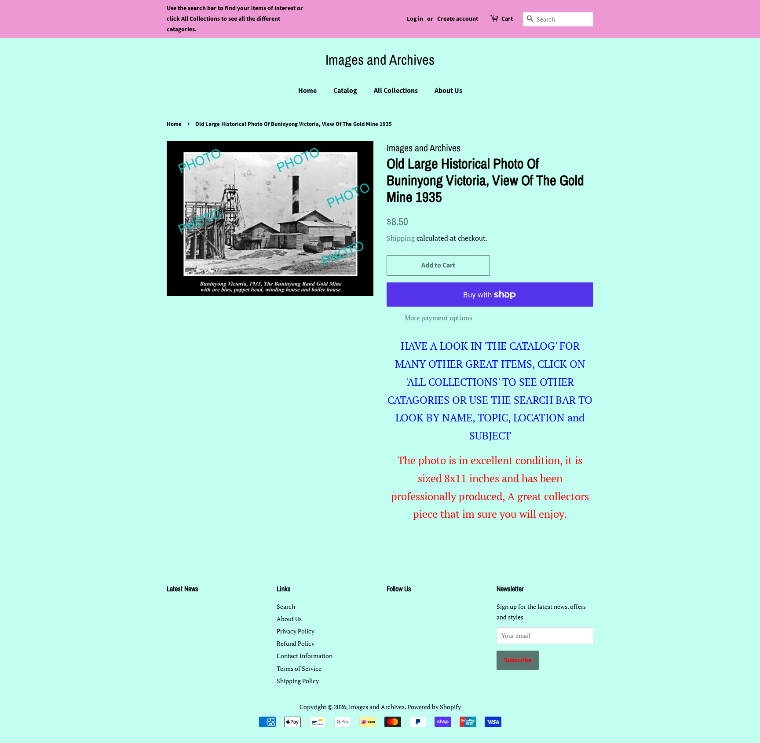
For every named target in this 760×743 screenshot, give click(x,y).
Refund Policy (295, 643)
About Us (448, 90)
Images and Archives (380, 59)
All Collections (396, 90)
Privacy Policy (295, 631)
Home (307, 90)
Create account (457, 19)
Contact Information (304, 655)
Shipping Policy (298, 681)
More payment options (438, 317)
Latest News (182, 588)
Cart (507, 19)
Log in (415, 19)
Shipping (401, 238)
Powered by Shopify (434, 707)
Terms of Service (299, 668)
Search (286, 606)
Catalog (345, 90)
